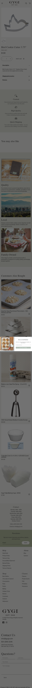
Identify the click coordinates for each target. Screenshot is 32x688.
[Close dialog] (31, 337)
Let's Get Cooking (23, 347)
